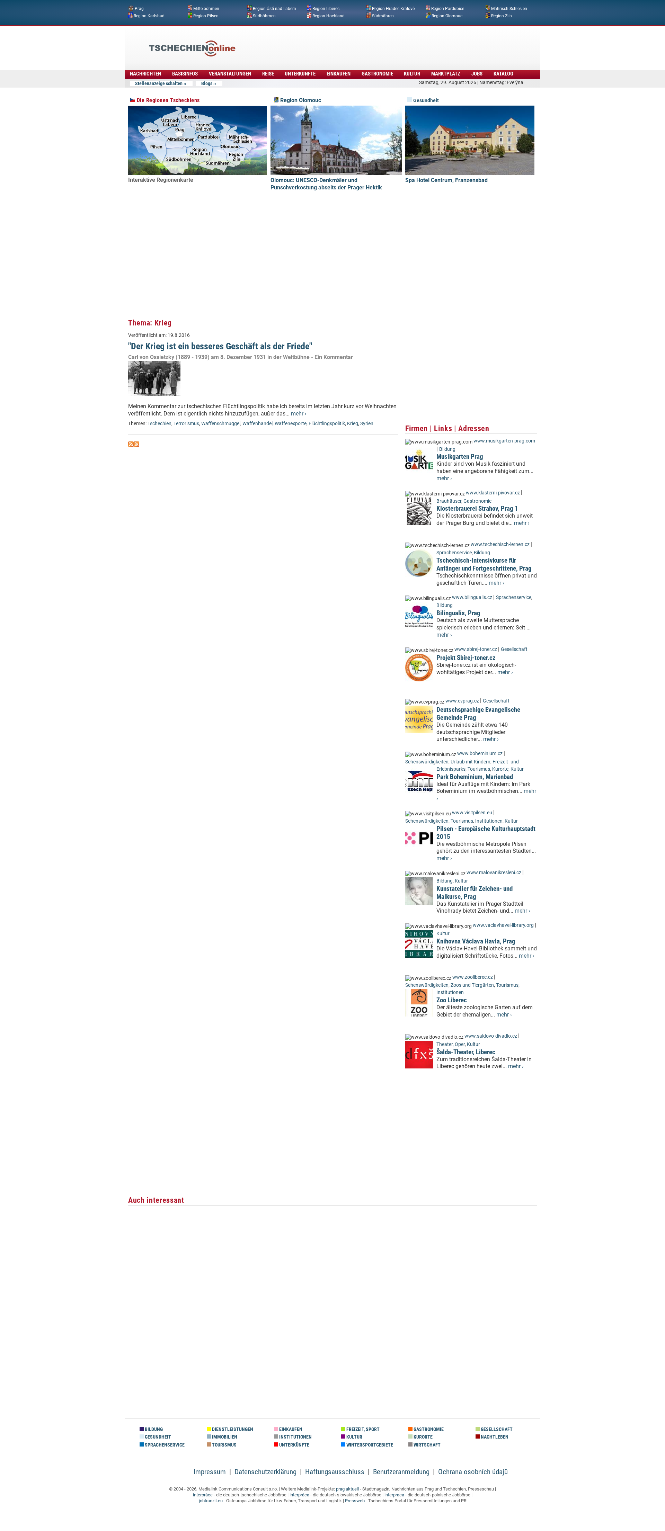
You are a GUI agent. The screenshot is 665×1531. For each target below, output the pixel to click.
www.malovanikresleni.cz (494, 873)
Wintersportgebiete (369, 1445)
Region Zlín (501, 15)
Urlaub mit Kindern (470, 762)
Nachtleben (494, 1437)
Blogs (206, 83)
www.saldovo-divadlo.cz (490, 1036)
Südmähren (383, 15)
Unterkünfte (300, 74)
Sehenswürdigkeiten (427, 762)
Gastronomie (377, 74)
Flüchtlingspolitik (327, 424)
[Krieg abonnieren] (131, 445)
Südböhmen (264, 15)
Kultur (412, 74)
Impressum (210, 1472)
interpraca (394, 1494)
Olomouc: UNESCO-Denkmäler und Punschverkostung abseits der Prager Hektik (326, 184)
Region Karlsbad (149, 15)
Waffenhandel (257, 424)
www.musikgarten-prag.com (504, 441)
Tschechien (159, 424)
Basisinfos (185, 74)
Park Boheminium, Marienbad (474, 777)
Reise (268, 74)
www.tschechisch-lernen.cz (500, 544)
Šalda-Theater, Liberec (465, 1052)
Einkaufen (339, 74)
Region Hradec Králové (393, 8)
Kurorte (500, 769)
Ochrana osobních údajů (473, 1472)
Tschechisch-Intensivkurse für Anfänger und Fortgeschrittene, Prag (484, 564)
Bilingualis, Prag (458, 613)
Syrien (366, 424)
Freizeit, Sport (362, 1429)
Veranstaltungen (230, 74)
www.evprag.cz (462, 701)
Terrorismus (186, 424)
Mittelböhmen (206, 8)
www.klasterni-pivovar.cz (493, 493)
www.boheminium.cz (480, 753)
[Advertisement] (351, 43)
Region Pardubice (447, 8)
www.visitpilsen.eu (472, 813)
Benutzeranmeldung (401, 1472)
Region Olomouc (447, 15)
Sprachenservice (454, 553)
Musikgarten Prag (459, 456)
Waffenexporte (291, 424)
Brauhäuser (448, 501)
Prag (139, 8)
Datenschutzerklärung (265, 1472)
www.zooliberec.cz (472, 977)
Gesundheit (425, 101)
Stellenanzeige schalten (159, 83)
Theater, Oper (450, 1044)
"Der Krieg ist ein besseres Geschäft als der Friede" (220, 346)
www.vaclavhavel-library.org (503, 925)
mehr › (299, 413)
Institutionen (489, 821)
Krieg (352, 424)
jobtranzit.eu (211, 1500)
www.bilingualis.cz (472, 597)
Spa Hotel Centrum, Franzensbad (446, 180)
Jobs (476, 74)
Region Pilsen (206, 15)
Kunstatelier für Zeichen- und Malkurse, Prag (474, 893)
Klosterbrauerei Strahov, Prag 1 (477, 508)
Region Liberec (325, 8)
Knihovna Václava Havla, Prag (475, 941)
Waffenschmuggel (220, 424)
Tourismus (479, 769)
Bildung (447, 449)
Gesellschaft (514, 649)
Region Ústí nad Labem (274, 8)
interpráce (203, 1494)
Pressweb (355, 1500)
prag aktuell (347, 1489)
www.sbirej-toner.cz (475, 649)
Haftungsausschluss (334, 1472)
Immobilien (224, 1437)
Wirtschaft (427, 1445)
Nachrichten (145, 74)
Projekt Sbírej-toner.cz (466, 658)
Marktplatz (445, 74)
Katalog (503, 74)
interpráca (299, 1494)
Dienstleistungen (232, 1429)
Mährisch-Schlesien (509, 8)
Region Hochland (328, 15)
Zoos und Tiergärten (472, 985)
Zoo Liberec (451, 1000)
